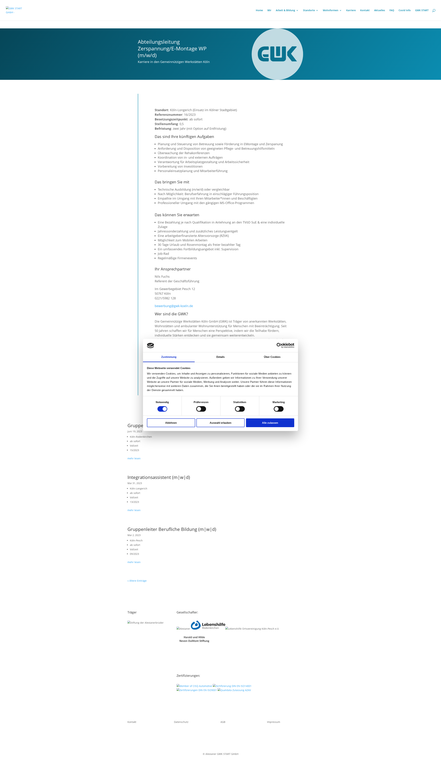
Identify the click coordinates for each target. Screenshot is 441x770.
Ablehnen (171, 422)
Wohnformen (330, 10)
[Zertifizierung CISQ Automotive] (194, 686)
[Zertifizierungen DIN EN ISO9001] (197, 690)
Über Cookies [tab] (272, 356)
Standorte (309, 10)
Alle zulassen (270, 422)
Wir (269, 10)
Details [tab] (220, 356)
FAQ (391, 10)
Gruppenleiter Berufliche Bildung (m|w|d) (171, 529)
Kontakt (365, 10)
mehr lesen (134, 458)
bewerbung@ (174, 306)
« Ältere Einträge (137, 580)
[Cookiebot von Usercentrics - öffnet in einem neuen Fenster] (279, 345)
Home (259, 10)
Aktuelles (379, 10)
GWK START (422, 10)
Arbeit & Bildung (285, 10)
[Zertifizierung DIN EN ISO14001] (232, 686)
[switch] (201, 409)
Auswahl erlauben (220, 422)
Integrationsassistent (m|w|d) (158, 477)
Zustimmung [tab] (169, 356)
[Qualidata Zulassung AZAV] (234, 690)
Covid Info (405, 10)
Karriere (351, 10)
